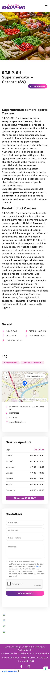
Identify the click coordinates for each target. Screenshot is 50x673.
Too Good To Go (14, 340)
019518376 (13, 417)
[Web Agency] (32, 661)
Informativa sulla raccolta (9, 671)
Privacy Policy (27, 653)
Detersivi (11, 336)
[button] (46, 6)
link (37, 566)
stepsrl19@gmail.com (17, 422)
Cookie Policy (42, 653)
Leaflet (21, 399)
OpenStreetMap (32, 399)
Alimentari (12, 331)
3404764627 (39, 86)
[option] (25, 36)
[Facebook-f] (21, 666)
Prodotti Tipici (37, 336)
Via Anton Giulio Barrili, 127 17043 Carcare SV (26, 408)
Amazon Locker (37, 331)
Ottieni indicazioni (36, 376)
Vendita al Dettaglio (32, 363)
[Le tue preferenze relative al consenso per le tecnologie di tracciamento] (45, 668)
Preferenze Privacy (10, 653)
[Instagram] (28, 666)
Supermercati (10, 363)
